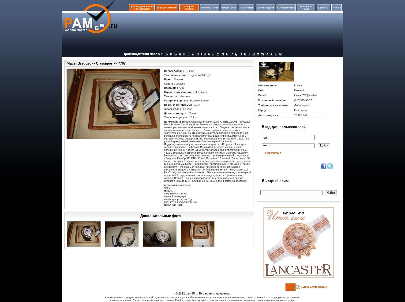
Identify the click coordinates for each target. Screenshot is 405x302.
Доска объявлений (167, 8)
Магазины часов (209, 8)
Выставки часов (286, 8)
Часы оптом (246, 8)
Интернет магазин (189, 7)
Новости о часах (306, 7)
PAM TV (337, 8)
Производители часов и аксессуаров (142, 7)
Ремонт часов (228, 8)
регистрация (273, 152)
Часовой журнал (265, 8)
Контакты (323, 8)
